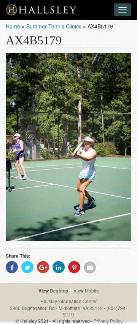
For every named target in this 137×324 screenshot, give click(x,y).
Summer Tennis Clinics (53, 26)
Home (13, 26)
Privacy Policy (108, 321)
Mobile (92, 290)
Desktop (59, 290)
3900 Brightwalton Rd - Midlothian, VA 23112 (57, 308)
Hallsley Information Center (68, 301)
